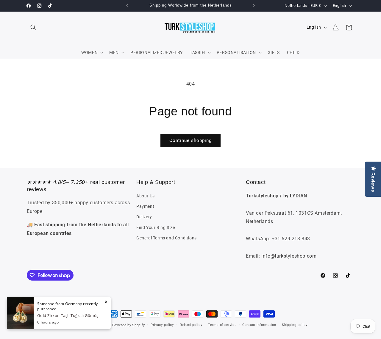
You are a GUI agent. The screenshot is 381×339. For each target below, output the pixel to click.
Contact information (259, 325)
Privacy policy (162, 325)
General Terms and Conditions (166, 238)
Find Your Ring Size (155, 227)
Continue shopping (190, 140)
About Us (145, 196)
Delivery (144, 216)
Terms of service (222, 325)
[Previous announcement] (127, 5)
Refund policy (191, 325)
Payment (145, 206)
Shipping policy (294, 325)
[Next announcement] (253, 5)
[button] (33, 27)
